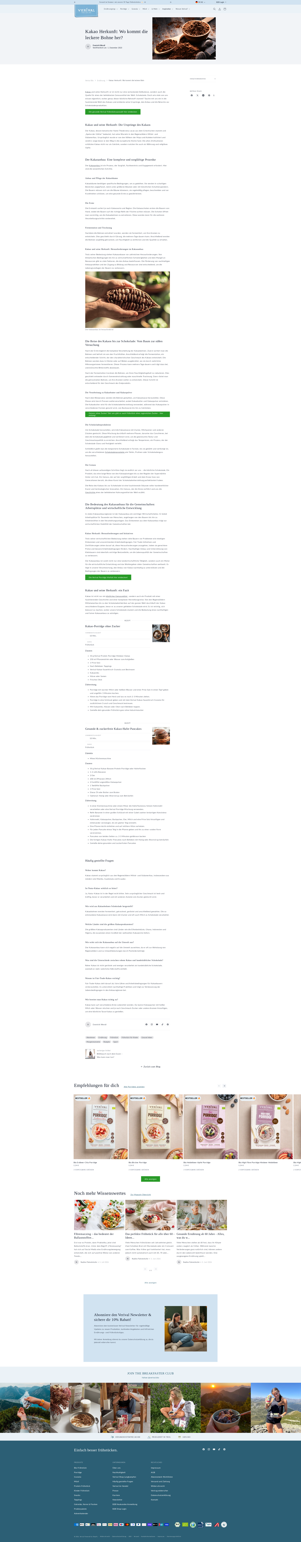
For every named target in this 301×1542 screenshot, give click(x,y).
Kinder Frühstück (81, 1490)
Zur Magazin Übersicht (141, 1194)
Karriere (116, 1495)
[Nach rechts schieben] (224, 1085)
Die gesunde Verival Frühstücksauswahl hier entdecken (113, 112)
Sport (115, 1042)
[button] (110, 9)
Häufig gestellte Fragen (123, 1481)
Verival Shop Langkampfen (124, 1477)
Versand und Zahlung (160, 1481)
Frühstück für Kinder (130, 1037)
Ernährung (101, 80)
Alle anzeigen (150, 1179)
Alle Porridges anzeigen (134, 1087)
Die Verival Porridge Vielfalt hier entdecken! (108, 577)
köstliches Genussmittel (117, 596)
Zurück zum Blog (152, 1066)
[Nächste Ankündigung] (170, 2)
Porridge (78, 1472)
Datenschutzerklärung (161, 1495)
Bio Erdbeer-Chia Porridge (85, 1162)
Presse (115, 1490)
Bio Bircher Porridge (138, 1162)
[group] (25, 1408)
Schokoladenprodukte (115, 452)
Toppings (78, 1499)
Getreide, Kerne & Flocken (85, 1504)
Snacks (77, 1495)
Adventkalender (81, 1513)
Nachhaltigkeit (119, 1472)
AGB (153, 1472)
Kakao (88, 92)
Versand (136, 1536)
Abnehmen (91, 1037)
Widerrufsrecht (158, 1486)
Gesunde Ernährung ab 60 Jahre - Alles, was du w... (200, 1235)
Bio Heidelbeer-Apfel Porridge (197, 1162)
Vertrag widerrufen (159, 1490)
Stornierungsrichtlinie (174, 1536)
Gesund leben (147, 1037)
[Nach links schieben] (219, 1085)
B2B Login (220, 2)
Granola (77, 1477)
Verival (82, 1536)
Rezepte (107, 1042)
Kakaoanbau (95, 165)
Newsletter (117, 1499)
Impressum (155, 1468)
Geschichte (90, 492)
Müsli (76, 1481)
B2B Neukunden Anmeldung (125, 1504)
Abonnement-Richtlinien (162, 1477)
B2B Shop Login (119, 1509)
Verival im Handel (120, 1486)
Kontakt (154, 1499)
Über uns (117, 1468)
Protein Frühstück (82, 1486)
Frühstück (114, 1037)
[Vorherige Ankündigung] (74, 2)
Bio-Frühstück (80, 1468)
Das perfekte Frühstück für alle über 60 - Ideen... (150, 1235)
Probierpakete (80, 1509)
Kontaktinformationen (148, 1536)
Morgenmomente (93, 1042)
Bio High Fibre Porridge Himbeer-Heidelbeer (258, 1162)
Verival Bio (89, 80)
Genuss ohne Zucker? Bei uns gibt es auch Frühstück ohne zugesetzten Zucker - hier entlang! (126, 414)
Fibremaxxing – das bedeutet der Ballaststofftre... (94, 1235)
